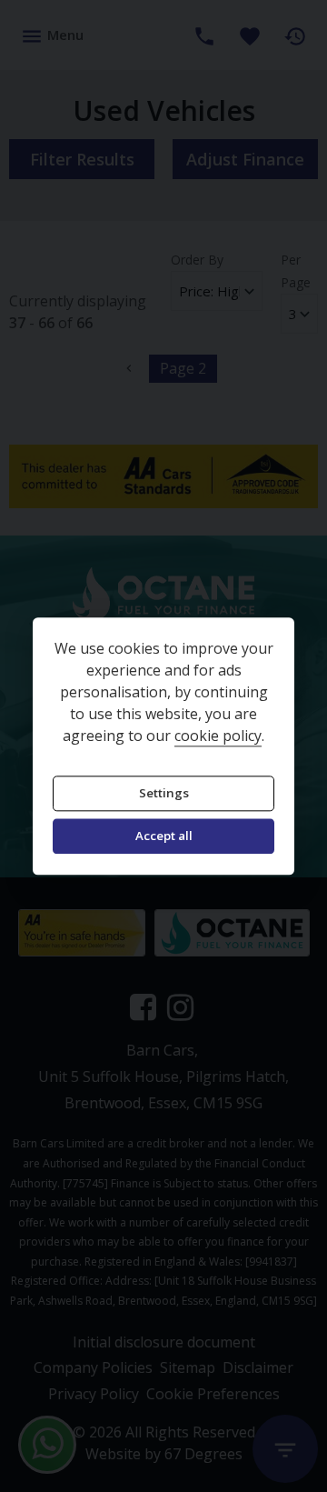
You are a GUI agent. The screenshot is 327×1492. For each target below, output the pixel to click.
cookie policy (218, 736)
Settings (164, 793)
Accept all (164, 836)
